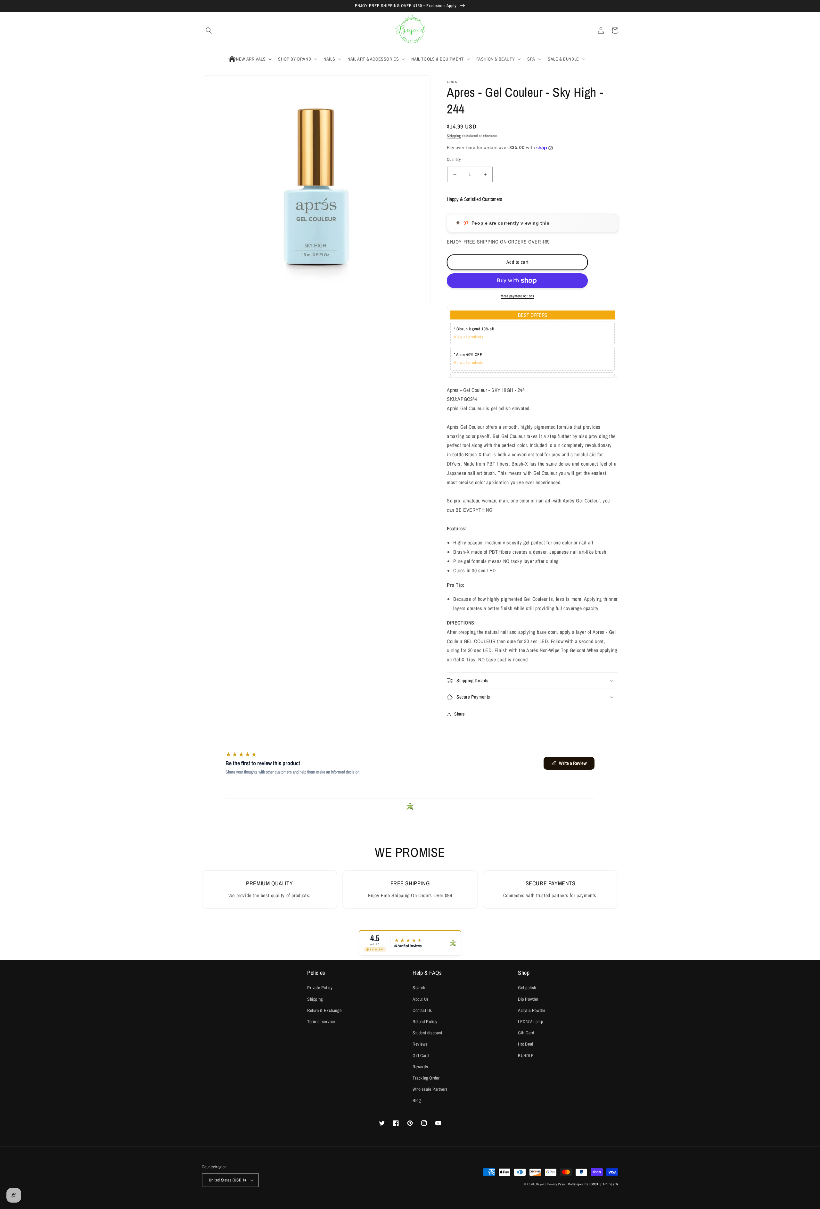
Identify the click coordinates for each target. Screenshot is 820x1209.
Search (419, 987)
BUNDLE (526, 1055)
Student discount (427, 1033)
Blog (417, 1100)
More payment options (517, 296)
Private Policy (319, 987)
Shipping (454, 135)
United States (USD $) (227, 1180)
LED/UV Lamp (530, 1021)
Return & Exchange (324, 1010)
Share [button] (459, 714)
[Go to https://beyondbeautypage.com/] (410, 30)
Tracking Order (426, 1078)
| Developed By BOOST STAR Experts (592, 1184)
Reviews (420, 1044)
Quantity (454, 159)
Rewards (420, 1067)
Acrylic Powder (531, 1010)
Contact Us (422, 1010)
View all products (468, 337)
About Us (421, 999)
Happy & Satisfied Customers (474, 199)
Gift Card (421, 1055)
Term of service (321, 1021)
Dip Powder (528, 999)
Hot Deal (525, 1044)
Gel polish (527, 987)
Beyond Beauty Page (551, 1184)
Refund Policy (425, 1021)
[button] (209, 30)
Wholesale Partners (430, 1089)
